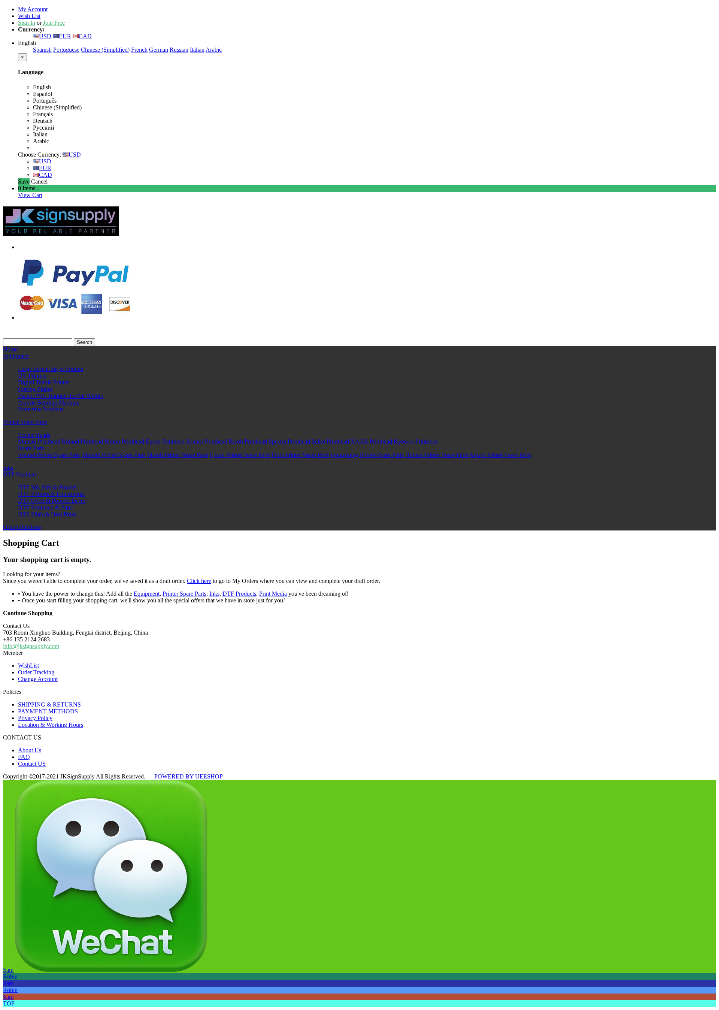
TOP (9, 1003)
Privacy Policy (35, 718)
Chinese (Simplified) (105, 49)
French (139, 49)
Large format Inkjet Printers (50, 369)
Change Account (38, 679)
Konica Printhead (206, 441)
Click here (199, 581)
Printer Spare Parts (25, 422)
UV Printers (32, 375)
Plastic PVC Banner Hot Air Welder (60, 396)
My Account (33, 9)
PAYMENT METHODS (48, 711)
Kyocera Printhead (416, 441)
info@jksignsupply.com (31, 646)
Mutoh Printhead (124, 441)
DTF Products (20, 474)
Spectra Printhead (289, 441)
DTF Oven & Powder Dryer (51, 501)
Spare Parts (31, 448)
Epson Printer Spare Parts (240, 455)
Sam (8, 970)
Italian (197, 49)
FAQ (24, 757)
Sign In (26, 22)
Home (10, 349)
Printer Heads (34, 435)
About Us (29, 750)
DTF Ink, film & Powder (47, 487)
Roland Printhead (82, 441)
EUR (65, 36)
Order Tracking (36, 672)
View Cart (30, 195)
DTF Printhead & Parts (45, 507)
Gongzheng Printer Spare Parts (367, 455)
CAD (85, 36)
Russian (179, 49)
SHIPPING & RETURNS (49, 704)
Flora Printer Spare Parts (300, 455)
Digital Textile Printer (43, 382)
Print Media (273, 593)
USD (45, 36)
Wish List (29, 16)
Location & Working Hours (50, 725)
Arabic (214, 49)
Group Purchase (22, 527)
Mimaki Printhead (39, 441)
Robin (10, 976)
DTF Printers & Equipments (51, 494)
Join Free (54, 22)
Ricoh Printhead (248, 441)
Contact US (32, 763)
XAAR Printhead (371, 441)
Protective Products (41, 409)
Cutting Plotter (35, 389)
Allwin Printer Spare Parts (500, 455)
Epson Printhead (165, 441)
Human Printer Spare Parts (436, 455)
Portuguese (66, 49)
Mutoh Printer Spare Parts (177, 455)
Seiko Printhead (330, 441)
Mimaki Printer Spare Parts (114, 455)
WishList (28, 665)
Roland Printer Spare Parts (49, 455)
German (158, 49)
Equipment (16, 356)
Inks (8, 468)
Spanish (42, 49)
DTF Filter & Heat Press (47, 514)
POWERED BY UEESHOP (188, 776)
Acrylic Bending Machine (48, 402)
